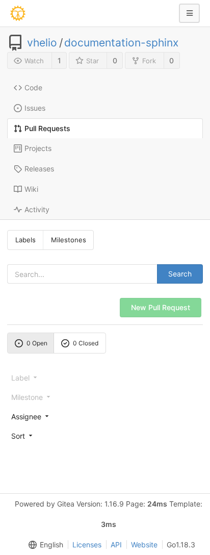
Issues (34, 108)
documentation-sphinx (121, 43)
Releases (39, 168)
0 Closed (85, 343)
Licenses (86, 544)
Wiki (31, 189)
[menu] (105, 416)
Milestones (68, 240)
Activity (36, 209)
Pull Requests (47, 128)
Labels (25, 240)
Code (33, 87)
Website (144, 544)
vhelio (42, 43)
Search (180, 273)
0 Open (37, 343)
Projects (37, 148)
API (116, 544)
